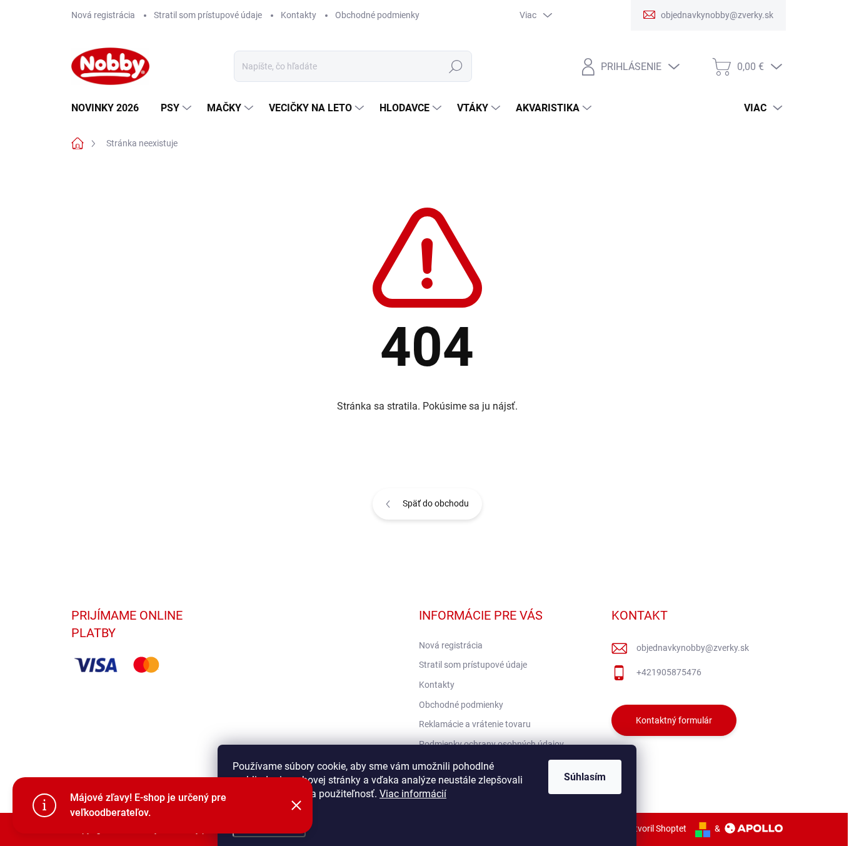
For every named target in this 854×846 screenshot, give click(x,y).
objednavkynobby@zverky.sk (692, 648)
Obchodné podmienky (377, 15)
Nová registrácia (103, 15)
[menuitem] (109, 108)
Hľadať (455, 66)
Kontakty (298, 15)
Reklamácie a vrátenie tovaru (475, 724)
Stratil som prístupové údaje (208, 15)
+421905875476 (668, 672)
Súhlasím (585, 777)
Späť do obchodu (436, 503)
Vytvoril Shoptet (655, 828)
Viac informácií (412, 794)
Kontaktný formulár (674, 720)
